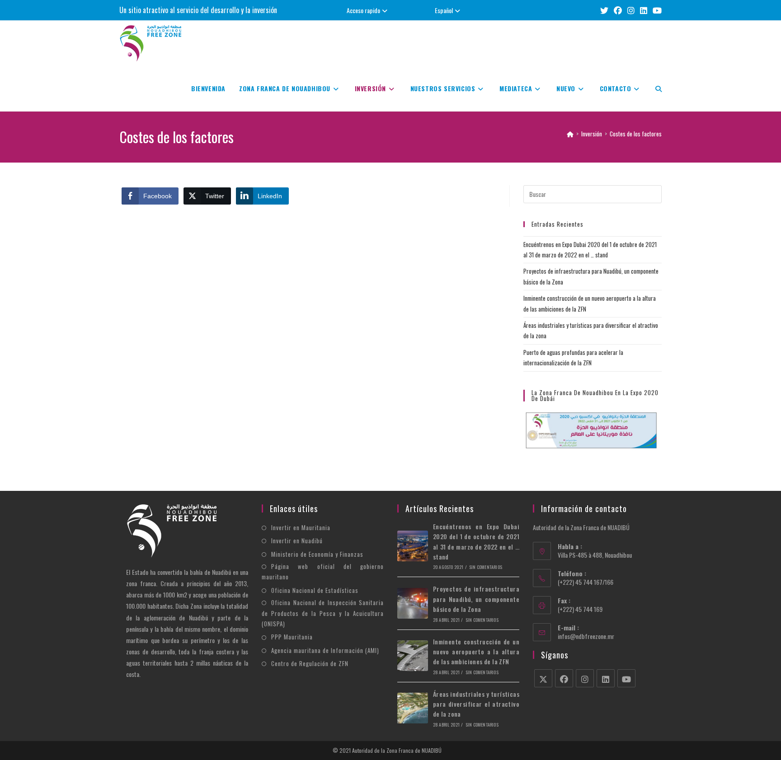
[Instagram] (585, 678)
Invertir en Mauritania (300, 527)
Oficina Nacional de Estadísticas (314, 590)
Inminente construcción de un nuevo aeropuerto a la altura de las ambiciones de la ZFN (476, 652)
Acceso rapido (363, 10)
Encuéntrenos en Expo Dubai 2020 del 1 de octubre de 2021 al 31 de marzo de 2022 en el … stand (476, 541)
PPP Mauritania (292, 636)
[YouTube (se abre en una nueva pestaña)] (656, 10)
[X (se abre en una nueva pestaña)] (604, 10)
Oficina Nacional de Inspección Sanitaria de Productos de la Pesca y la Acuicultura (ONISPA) (323, 613)
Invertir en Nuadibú (297, 540)
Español (444, 10)
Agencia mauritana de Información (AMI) (325, 650)
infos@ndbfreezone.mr (586, 636)
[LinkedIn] (606, 678)
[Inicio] (570, 133)
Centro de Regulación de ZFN (309, 663)
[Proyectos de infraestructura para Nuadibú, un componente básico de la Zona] (412, 603)
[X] (543, 678)
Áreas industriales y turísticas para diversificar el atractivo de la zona (476, 704)
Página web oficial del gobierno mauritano (323, 571)
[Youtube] (626, 678)
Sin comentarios (485, 567)
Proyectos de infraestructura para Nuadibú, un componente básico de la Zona (476, 599)
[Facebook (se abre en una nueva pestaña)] (618, 10)
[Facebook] (564, 678)
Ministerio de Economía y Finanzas (317, 554)
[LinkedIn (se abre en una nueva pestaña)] (643, 10)
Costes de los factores (636, 133)
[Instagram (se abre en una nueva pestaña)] (631, 10)
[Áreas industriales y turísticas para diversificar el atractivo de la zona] (412, 708)
